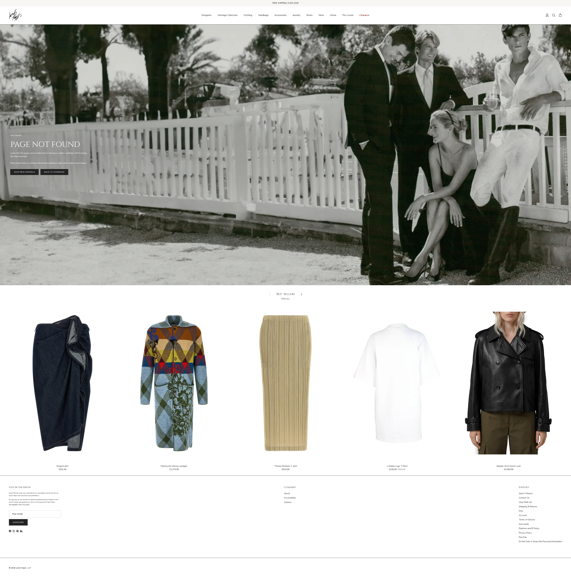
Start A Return (526, 493)
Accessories (280, 15)
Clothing (248, 15)
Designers (206, 15)
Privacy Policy (525, 532)
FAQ (521, 511)
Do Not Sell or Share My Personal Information (540, 541)
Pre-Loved (347, 15)
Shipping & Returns (528, 506)
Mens (321, 15)
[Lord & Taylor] (15, 15)
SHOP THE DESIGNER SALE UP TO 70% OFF (285, 3)
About (287, 493)
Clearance (364, 15)
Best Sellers (285, 294)
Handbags (263, 15)
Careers (287, 502)
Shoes (309, 15)
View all (285, 299)
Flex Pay (523, 537)
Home (333, 15)
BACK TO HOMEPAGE (54, 172)
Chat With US (525, 502)
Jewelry (296, 15)
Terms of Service (527, 519)
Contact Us (524, 497)
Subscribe (18, 522)
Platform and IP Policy (529, 528)
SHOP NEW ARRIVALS (24, 172)
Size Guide (524, 524)
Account (523, 515)
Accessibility (290, 497)
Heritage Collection (228, 15)
